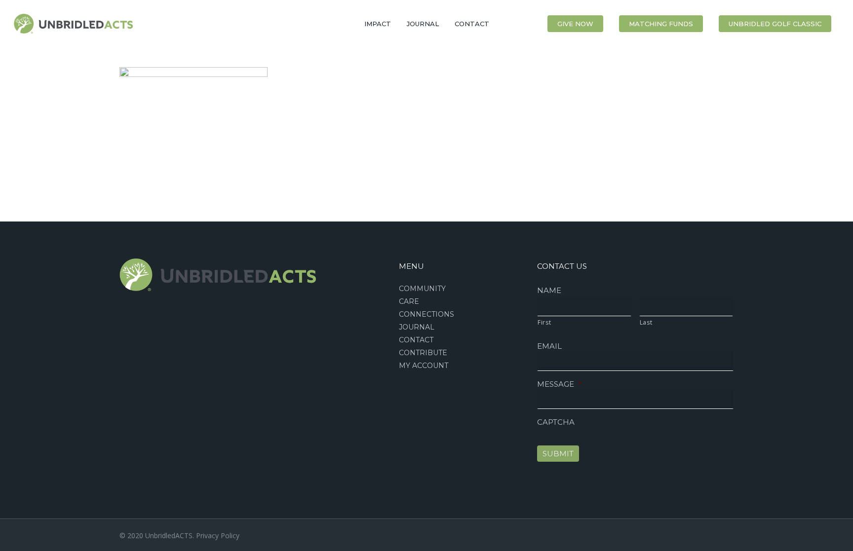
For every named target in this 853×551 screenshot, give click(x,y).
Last (646, 322)
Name (549, 290)
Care (409, 301)
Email (549, 346)
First (544, 322)
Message (559, 384)
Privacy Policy (217, 535)
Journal (416, 327)
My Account (423, 365)
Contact (416, 339)
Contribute (423, 352)
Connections (426, 314)
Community (422, 288)
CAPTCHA (556, 422)
